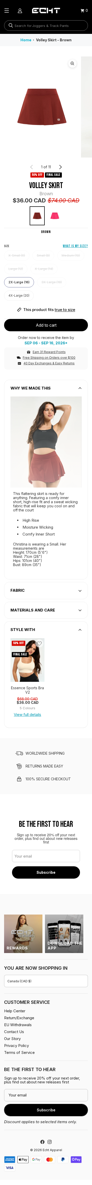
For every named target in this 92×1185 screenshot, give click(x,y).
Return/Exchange (19, 1017)
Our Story (12, 1038)
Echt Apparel (52, 1150)
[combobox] (46, 25)
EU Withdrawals (18, 1024)
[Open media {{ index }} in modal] (41, 107)
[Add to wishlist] (39, 643)
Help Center (14, 1010)
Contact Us (14, 1031)
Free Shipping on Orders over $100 (49, 358)
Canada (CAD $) (19, 981)
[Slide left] (31, 167)
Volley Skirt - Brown (54, 40)
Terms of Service (19, 1052)
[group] (27, 660)
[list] (46, 107)
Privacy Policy (16, 1045)
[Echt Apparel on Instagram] (49, 1141)
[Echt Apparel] (46, 10)
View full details (27, 714)
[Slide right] (60, 167)
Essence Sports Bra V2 (27, 690)
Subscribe (46, 872)
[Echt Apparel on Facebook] (42, 1141)
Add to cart (46, 325)
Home (25, 40)
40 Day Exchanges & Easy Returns (49, 363)
